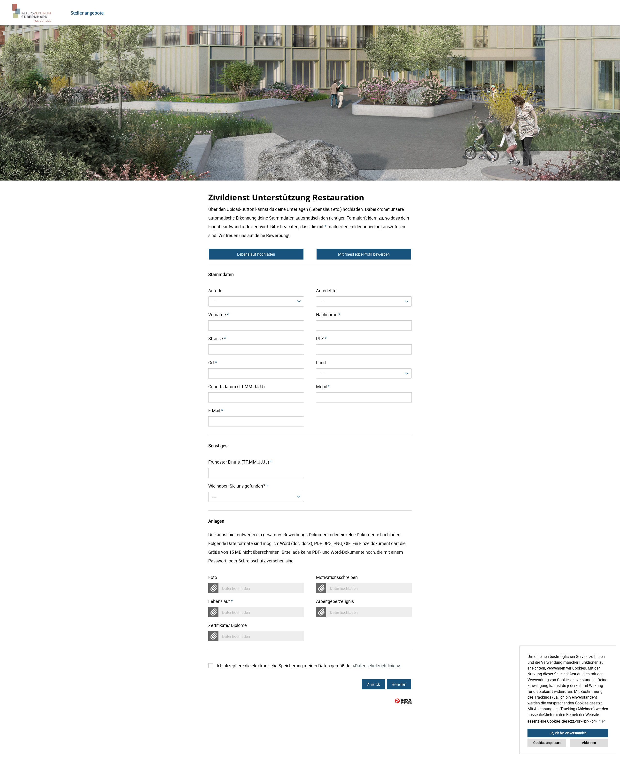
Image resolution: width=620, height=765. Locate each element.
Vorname (218, 314)
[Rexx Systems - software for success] (403, 701)
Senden (399, 684)
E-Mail (215, 410)
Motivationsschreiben (337, 577)
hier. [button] (601, 721)
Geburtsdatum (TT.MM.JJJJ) (236, 386)
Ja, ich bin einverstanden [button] (568, 733)
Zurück (373, 684)
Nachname (328, 314)
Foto (212, 577)
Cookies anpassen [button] (547, 742)
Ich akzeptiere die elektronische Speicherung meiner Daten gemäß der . (309, 665)
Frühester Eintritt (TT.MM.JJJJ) (240, 462)
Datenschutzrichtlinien (376, 666)
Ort (212, 362)
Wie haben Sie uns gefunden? (238, 486)
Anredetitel (326, 290)
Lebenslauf (220, 601)
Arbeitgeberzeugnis (335, 601)
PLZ (321, 338)
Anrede (215, 290)
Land (321, 362)
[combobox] (256, 301)
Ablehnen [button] (589, 742)
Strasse (217, 338)
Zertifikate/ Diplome (227, 625)
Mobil (323, 386)
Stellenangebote (87, 13)
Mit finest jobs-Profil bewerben (364, 254)
